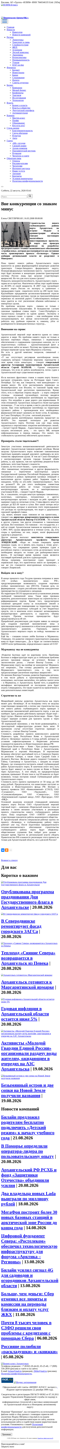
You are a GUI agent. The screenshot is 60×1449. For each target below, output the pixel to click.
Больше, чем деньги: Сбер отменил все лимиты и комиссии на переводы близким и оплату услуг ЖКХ (27, 1304)
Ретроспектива (19, 57)
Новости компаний (21, 35)
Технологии (18, 100)
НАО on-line (18, 65)
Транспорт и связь (21, 42)
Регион (10, 37)
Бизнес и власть (19, 105)
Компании (17, 87)
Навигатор (17, 32)
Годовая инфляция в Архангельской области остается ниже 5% (25, 1013)
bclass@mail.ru (15, 1371)
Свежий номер (19, 146)
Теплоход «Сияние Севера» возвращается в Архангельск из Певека (28, 958)
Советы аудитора (20, 82)
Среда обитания (19, 133)
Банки (15, 75)
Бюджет (16, 70)
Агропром (17, 50)
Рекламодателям (20, 163)
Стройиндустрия (20, 45)
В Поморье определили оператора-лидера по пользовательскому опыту (27, 1151)
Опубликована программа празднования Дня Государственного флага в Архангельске (27, 899)
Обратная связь (14, 158)
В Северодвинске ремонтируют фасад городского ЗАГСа (21, 926)
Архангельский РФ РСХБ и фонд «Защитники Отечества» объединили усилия (29, 1177)
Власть (10, 103)
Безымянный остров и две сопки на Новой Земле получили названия (27, 1090)
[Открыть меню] (4, 21)
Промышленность (20, 60)
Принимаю (6, 1434)
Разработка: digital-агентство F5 (45, 1438)
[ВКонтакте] (2, 850)
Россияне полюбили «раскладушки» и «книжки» (29, 1349)
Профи (15, 120)
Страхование (18, 77)
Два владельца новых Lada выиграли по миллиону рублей (28, 1198)
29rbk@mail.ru (40, 1371)
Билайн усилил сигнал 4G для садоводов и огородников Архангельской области (29, 1277)
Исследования (19, 98)
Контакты (17, 176)
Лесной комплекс (20, 52)
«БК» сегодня (18, 143)
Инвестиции (18, 72)
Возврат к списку (9, 860)
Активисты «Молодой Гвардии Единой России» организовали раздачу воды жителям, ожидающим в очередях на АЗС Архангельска (29, 1055)
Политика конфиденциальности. (16, 1373)
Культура (16, 135)
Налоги (15, 80)
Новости (11, 29)
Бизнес (10, 85)
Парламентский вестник (24, 151)
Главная (10, 27)
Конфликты (17, 93)
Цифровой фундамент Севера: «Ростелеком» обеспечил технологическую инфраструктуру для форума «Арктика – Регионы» (29, 1248)
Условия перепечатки (22, 178)
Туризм (15, 62)
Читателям (17, 166)
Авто (14, 138)
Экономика (17, 55)
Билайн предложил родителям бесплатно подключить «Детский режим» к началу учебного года (27, 1127)
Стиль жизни (13, 128)
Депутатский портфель (23, 110)
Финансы (11, 67)
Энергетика (17, 40)
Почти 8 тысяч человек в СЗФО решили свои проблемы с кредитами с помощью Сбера (26, 1330)
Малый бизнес (19, 90)
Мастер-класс (18, 118)
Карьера (10, 115)
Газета (10, 140)
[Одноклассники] (6, 850)
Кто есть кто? (18, 125)
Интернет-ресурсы (21, 168)
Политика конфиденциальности (27, 181)
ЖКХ (14, 47)
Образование (18, 123)
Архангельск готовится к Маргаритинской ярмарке (27, 984)
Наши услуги (18, 171)
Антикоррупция (20, 113)
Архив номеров (19, 148)
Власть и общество (21, 108)
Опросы (16, 161)
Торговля (16, 95)
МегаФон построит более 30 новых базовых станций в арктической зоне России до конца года (29, 1220)
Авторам (16, 173)
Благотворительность (22, 130)
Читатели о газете (20, 156)
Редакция (16, 153)
